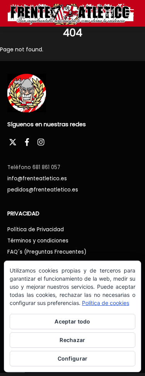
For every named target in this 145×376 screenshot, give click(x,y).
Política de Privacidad (35, 229)
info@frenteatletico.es (37, 178)
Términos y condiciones (37, 240)
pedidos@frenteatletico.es (42, 189)
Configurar (73, 358)
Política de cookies (105, 303)
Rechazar (72, 340)
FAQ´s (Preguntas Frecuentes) (46, 252)
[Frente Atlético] (70, 14)
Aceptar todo (72, 321)
